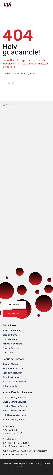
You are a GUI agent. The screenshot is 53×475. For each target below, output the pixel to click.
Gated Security (10, 386)
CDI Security (13, 464)
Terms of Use (9, 467)
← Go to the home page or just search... (22, 73)
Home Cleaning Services (14, 397)
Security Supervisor (12, 373)
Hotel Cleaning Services (14, 415)
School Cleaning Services (15, 419)
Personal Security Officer (14, 381)
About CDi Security (12, 330)
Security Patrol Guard (13, 368)
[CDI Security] (8, 5)
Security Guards (10, 364)
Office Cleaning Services (14, 402)
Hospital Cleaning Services (15, 406)
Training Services (11, 348)
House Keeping (10, 339)
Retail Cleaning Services (14, 410)
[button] (14, 305)
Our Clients (8, 352)
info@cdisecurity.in (17, 454)
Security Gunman (11, 377)
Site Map (20, 467)
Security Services (11, 335)
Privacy (47, 464)
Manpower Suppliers (12, 344)
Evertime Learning (34, 464)
